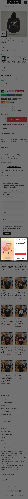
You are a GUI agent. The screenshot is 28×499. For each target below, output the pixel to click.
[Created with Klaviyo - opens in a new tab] (14, 260)
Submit (20, 253)
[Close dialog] (26, 239)
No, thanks (20, 256)
